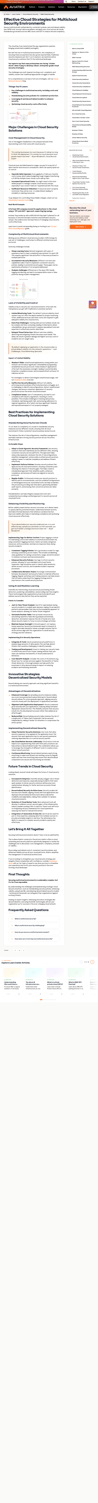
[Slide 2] (43, 999)
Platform (32, 7)
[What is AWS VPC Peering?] (76, 982)
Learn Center (16, 14)
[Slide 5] (47, 999)
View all (71, 200)
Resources (71, 7)
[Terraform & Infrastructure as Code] (34, 982)
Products (41, 7)
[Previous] (81, 962)
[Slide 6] (48, 999)
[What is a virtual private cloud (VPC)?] (55, 982)
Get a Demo (80, 227)
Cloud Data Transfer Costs (19, 200)
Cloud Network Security (30, 14)
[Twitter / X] (15, 950)
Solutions (51, 7)
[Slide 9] (52, 999)
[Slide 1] (41, 999)
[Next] (92, 962)
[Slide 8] (51, 999)
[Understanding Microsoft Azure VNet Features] (12, 982)
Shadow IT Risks (20, 380)
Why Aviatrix (82, 7)
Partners (61, 7)
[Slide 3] (44, 999)
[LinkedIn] (19, 950)
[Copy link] (23, 950)
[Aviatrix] (14, 7)
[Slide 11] (55, 999)
